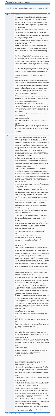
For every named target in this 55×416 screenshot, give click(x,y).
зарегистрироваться (46, 12)
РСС (48, 13)
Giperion (7, 14)
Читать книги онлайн (9, 1)
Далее (20, 12)
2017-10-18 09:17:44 (17, 135)
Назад (9, 12)
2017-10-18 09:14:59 (17, 14)
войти (42, 12)
